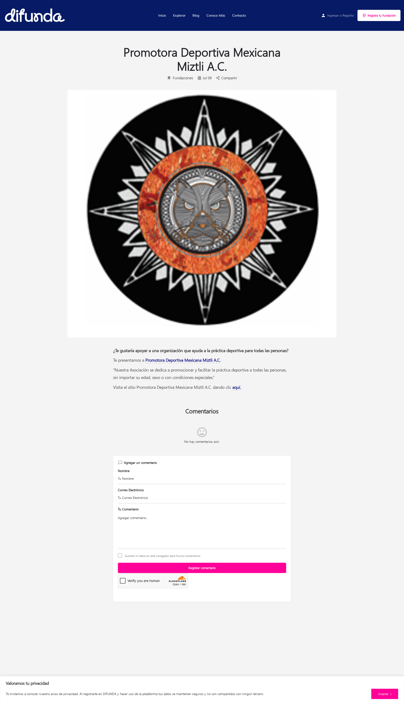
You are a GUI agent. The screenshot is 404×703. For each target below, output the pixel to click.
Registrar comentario (202, 568)
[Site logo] (35, 15)
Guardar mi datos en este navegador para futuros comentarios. (163, 555)
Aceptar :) (384, 694)
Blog (195, 15)
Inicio (162, 15)
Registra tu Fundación (382, 15)
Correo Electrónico (131, 490)
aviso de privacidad (64, 694)
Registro (348, 15)
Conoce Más (215, 15)
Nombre (124, 471)
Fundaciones (183, 77)
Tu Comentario (128, 509)
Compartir (229, 77)
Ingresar (333, 15)
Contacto (239, 15)
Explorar (179, 15)
